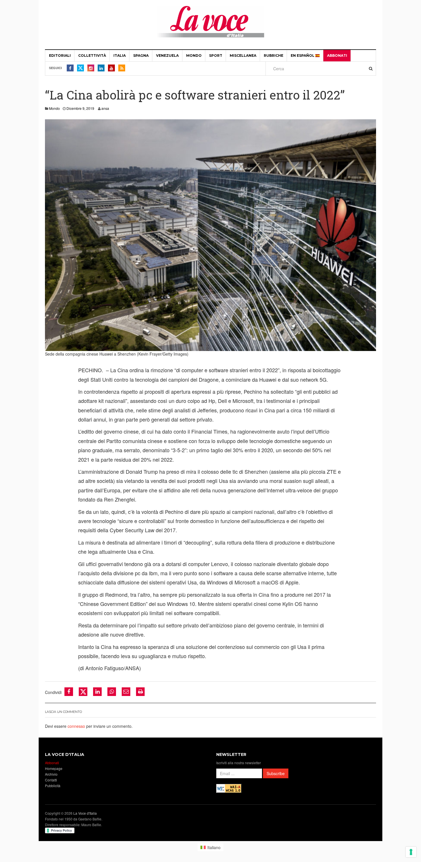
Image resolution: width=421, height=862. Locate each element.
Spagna (141, 55)
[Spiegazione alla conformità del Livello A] (228, 787)
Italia (119, 55)
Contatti (51, 779)
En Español (303, 55)
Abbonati (337, 55)
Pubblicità (52, 785)
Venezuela (167, 55)
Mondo (194, 55)
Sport (215, 55)
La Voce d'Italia (85, 813)
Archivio (51, 774)
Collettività (92, 55)
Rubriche (273, 55)
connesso (76, 726)
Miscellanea (243, 55)
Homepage (53, 768)
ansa (105, 108)
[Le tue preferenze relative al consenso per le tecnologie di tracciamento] (411, 852)
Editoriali (60, 55)
